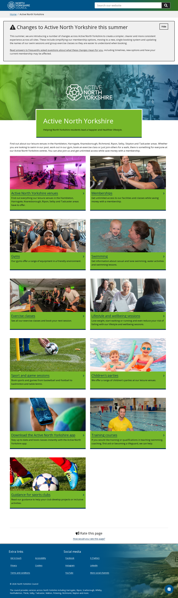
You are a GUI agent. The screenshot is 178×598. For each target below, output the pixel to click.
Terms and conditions (20, 572)
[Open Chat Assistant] (169, 589)
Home (13, 14)
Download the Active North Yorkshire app (43, 435)
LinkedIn (94, 565)
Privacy (13, 565)
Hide (163, 26)
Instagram (70, 565)
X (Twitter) (94, 558)
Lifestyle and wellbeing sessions (116, 315)
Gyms (15, 256)
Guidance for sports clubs (30, 494)
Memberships (102, 193)
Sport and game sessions (30, 375)
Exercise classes (23, 315)
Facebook (69, 558)
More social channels (99, 572)
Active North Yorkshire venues (34, 193)
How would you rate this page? (89, 538)
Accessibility (40, 558)
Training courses (104, 435)
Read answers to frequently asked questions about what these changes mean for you (56, 50)
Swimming (100, 256)
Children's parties (105, 375)
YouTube (69, 572)
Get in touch (15, 558)
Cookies (38, 565)
